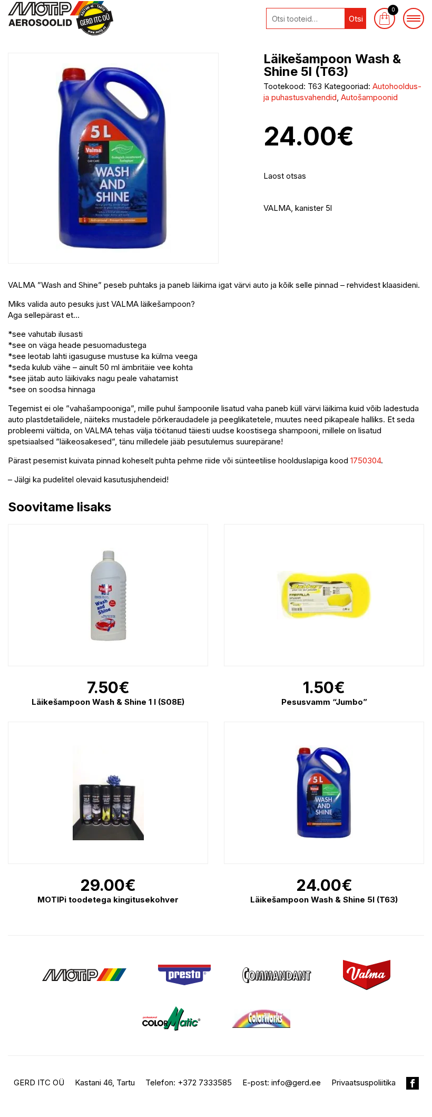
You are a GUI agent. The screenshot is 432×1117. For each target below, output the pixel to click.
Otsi (356, 19)
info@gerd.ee (296, 1082)
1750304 (365, 460)
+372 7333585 (205, 1082)
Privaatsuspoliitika (363, 1082)
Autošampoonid (369, 97)
